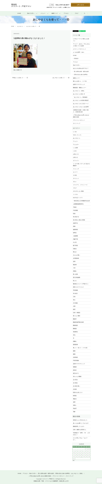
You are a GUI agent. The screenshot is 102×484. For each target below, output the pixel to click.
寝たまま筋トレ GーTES (80, 81)
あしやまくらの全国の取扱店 (81, 100)
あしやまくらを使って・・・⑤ (61, 77)
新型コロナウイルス (78, 287)
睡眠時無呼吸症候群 (78, 322)
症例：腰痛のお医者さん (80, 429)
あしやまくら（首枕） (79, 90)
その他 (75, 175)
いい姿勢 (75, 147)
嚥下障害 (75, 245)
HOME (19, 13)
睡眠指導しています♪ (78, 426)
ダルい (75, 181)
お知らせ (75, 157)
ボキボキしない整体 (78, 191)
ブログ (76, 13)
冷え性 (75, 242)
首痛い (75, 405)
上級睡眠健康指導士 (78, 204)
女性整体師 (76, 258)
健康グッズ (55, 13)
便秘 (74, 226)
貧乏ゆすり (76, 373)
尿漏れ (75, 271)
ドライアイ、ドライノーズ (80, 184)
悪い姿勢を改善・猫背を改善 (81, 71)
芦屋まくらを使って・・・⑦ (20, 77)
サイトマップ (76, 123)
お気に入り (76, 154)
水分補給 (75, 303)
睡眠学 (75, 319)
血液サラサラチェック (79, 84)
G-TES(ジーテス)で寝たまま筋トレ (81, 39)
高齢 (74, 411)
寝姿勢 (75, 264)
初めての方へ (30, 13)
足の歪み (75, 379)
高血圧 (75, 408)
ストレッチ (76, 168)
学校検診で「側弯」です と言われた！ (81, 433)
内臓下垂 (75, 239)
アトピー (75, 141)
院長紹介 (76, 58)
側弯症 (75, 232)
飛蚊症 (75, 398)
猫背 (74, 309)
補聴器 (75, 367)
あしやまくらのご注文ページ (81, 103)
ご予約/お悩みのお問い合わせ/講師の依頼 (81, 116)
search (86, 13)
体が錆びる (76, 216)
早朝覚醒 (75, 290)
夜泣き (75, 252)
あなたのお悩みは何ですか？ (81, 68)
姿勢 (74, 261)
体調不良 (75, 223)
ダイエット (76, 178)
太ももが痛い (76, 255)
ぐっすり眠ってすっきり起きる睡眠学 (81, 164)
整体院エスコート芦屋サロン (81, 283)
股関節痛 (75, 344)
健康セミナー (76, 78)
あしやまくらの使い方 (79, 94)
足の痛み (75, 383)
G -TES (75, 131)
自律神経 (75, 357)
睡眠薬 (75, 328)
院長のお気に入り (78, 392)
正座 (74, 296)
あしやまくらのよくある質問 (81, 106)
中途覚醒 (75, 210)
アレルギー (76, 144)
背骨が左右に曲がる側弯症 (80, 74)
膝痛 (74, 354)
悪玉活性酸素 (76, 277)
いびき (75, 151)
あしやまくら (20, 26)
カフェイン (76, 160)
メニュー (43, 13)
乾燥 (74, 213)
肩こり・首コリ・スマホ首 (80, 347)
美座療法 (75, 331)
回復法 (75, 248)
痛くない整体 (76, 315)
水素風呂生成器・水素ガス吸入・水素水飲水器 (81, 111)
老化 (74, 335)
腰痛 (74, 351)
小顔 (74, 268)
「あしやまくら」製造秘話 (80, 97)
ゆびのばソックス (78, 197)
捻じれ (75, 280)
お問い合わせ (80, 4)
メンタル (75, 194)
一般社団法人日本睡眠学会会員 (81, 200)
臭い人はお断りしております (81, 423)
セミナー (75, 172)
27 (81, 456)
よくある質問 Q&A (78, 52)
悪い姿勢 (75, 274)
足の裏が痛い (76, 386)
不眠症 (75, 207)
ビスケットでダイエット (79, 49)
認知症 (75, 370)
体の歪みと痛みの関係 (79, 220)
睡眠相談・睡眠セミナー (79, 87)
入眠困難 (75, 236)
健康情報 (75, 229)
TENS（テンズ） (77, 135)
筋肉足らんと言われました (80, 420)
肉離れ (75, 341)
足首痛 (75, 389)
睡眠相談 (75, 325)
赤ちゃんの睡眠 (77, 376)
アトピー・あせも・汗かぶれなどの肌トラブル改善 (81, 44)
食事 (74, 402)
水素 (74, 306)
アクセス (66, 13)
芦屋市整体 (76, 360)
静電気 (75, 395)
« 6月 (73, 460)
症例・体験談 (76, 312)
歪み (74, 299)
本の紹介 (75, 293)
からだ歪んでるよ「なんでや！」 (80, 438)
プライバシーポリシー (79, 120)
